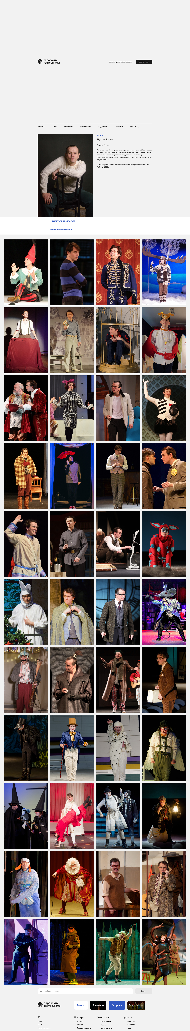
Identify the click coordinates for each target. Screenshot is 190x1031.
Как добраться (106, 1028)
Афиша (54, 127)
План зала (104, 1025)
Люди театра (103, 127)
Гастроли (117, 1005)
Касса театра (106, 1021)
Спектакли (68, 127)
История (80, 1021)
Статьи (40, 1021)
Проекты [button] (119, 127)
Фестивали (131, 1025)
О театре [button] (41, 127)
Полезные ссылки (44, 1028)
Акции (129, 1028)
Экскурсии (131, 1021)
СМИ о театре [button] (135, 127)
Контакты (80, 1025)
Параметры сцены (84, 1028)
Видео (40, 1024)
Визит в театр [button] (85, 127)
